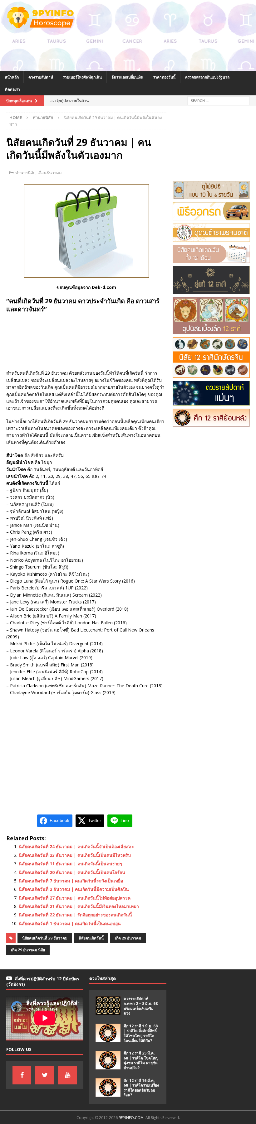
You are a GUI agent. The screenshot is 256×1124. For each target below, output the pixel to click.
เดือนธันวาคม (49, 172)
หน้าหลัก (12, 77)
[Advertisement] (113, 55)
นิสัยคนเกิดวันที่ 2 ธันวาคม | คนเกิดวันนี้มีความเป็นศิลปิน (74, 889)
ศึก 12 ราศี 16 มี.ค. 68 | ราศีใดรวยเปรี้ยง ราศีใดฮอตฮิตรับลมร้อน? (141, 1088)
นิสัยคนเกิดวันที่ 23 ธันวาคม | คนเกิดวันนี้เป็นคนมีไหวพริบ (75, 855)
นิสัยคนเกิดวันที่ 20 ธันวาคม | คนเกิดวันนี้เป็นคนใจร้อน (72, 872)
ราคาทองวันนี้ (164, 77)
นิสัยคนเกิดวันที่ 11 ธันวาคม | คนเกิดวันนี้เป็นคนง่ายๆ (70, 864)
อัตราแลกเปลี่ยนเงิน (127, 77)
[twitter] (44, 1075)
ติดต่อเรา (12, 89)
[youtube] (67, 1075)
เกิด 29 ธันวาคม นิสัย (28, 950)
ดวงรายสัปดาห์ (40, 77)
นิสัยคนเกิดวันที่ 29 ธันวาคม (44, 938)
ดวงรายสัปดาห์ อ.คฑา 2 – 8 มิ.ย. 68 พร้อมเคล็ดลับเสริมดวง (141, 1006)
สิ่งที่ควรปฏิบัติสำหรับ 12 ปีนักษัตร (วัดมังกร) (42, 981)
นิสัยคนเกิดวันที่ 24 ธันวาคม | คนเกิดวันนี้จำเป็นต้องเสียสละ (76, 846)
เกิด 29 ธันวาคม (128, 938)
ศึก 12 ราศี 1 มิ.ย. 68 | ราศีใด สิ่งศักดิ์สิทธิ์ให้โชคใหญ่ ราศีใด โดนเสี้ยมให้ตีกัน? (141, 1033)
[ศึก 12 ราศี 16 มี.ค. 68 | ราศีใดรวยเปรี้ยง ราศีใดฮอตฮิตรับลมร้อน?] (108, 1087)
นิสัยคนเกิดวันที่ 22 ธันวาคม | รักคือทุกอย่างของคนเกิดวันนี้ (75, 915)
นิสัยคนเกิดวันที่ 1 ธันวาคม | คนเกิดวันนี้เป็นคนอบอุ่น (70, 923)
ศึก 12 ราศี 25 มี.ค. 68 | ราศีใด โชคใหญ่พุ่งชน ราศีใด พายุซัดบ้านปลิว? (141, 1060)
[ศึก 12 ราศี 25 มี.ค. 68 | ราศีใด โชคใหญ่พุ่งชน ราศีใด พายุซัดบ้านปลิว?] (108, 1060)
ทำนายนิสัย (25, 172)
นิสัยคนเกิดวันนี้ (91, 938)
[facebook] (21, 1075)
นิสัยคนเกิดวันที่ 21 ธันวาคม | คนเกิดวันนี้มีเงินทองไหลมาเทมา (79, 906)
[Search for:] (218, 100)
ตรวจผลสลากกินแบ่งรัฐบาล (207, 77)
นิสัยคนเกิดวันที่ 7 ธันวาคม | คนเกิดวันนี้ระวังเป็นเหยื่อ (71, 881)
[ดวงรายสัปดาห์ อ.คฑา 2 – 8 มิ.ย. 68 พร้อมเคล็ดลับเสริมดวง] (108, 1005)
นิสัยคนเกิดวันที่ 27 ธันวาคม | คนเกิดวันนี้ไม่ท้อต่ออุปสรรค (74, 898)
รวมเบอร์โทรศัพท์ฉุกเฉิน (82, 77)
